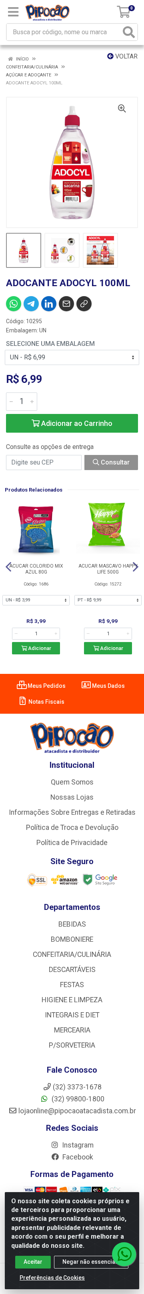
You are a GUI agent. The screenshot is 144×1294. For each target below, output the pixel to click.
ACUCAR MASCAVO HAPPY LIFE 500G (108, 569)
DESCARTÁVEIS (72, 970)
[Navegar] (8, 566)
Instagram (77, 1145)
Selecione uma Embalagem (50, 343)
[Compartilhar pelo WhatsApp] (13, 303)
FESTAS (72, 985)
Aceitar (33, 1262)
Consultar (114, 462)
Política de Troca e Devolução (72, 827)
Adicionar (39, 648)
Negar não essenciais (91, 1262)
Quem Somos (72, 782)
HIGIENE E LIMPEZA (72, 1000)
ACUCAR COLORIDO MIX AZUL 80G (36, 569)
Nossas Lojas (72, 797)
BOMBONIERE (72, 939)
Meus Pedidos (46, 686)
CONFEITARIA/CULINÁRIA (72, 954)
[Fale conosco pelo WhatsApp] (124, 1254)
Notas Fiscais (45, 702)
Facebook (77, 1157)
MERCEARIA (72, 1030)
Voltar (126, 56)
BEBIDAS (72, 924)
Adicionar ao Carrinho (76, 423)
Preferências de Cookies (52, 1277)
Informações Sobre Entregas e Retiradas (72, 812)
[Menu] (13, 12)
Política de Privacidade (72, 843)
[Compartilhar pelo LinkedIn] (48, 303)
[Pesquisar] (128, 32)
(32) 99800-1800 (77, 1099)
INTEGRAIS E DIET (72, 1015)
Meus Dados (108, 686)
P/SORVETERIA (72, 1045)
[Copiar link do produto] (84, 303)
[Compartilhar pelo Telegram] (31, 303)
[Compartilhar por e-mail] (66, 303)
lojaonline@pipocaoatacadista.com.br (77, 1111)
